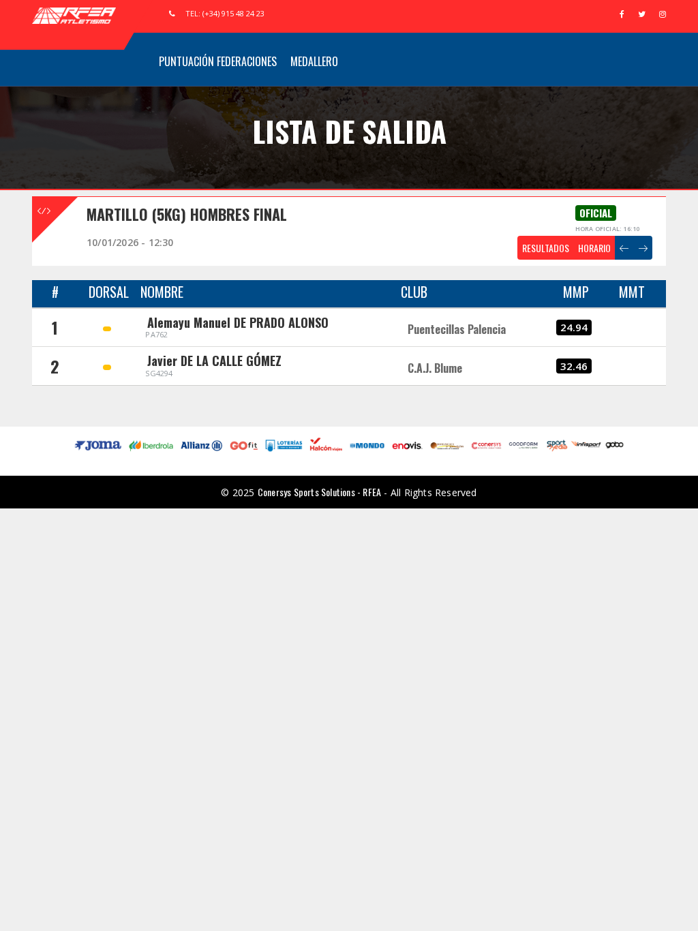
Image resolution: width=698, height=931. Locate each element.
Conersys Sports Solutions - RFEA (319, 492)
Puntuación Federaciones (218, 61)
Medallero (314, 61)
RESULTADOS (545, 248)
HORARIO (594, 248)
